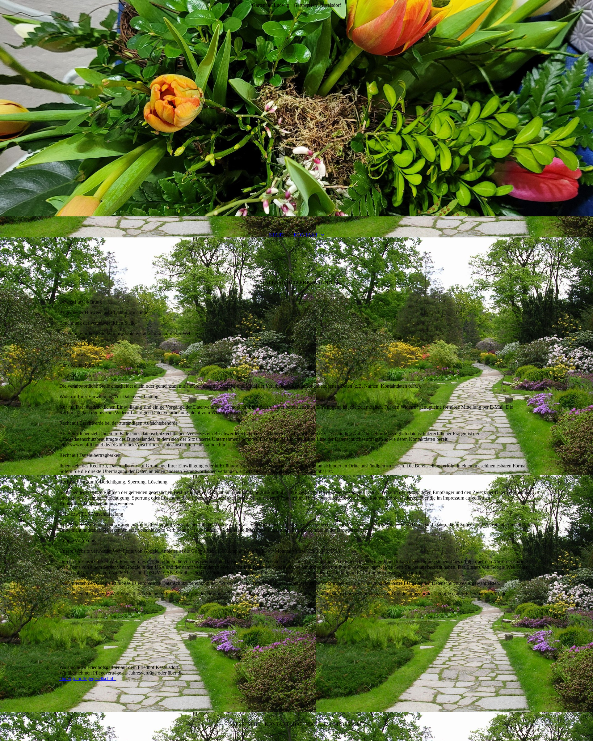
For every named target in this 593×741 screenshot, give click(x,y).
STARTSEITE (246, 724)
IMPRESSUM (346, 724)
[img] (296, 108)
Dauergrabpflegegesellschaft (87, 678)
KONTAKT (306, 234)
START (276, 234)
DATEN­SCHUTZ (310, 724)
